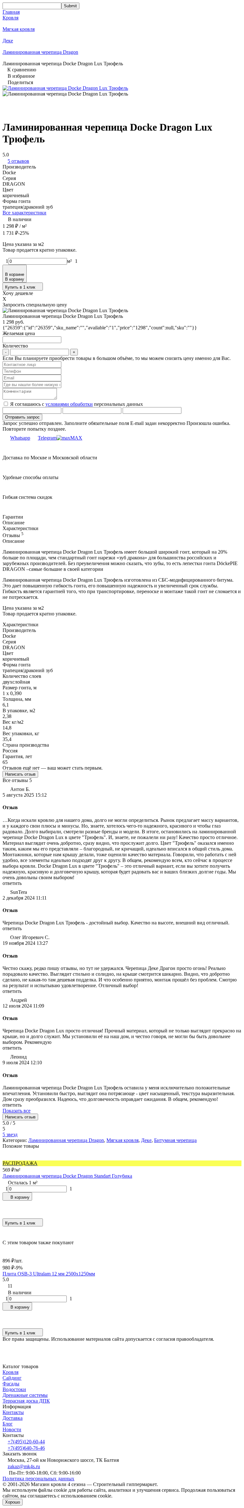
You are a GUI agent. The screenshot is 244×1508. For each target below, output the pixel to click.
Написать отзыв (20, 774)
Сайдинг (12, 1378)
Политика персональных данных (38, 1478)
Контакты (13, 1412)
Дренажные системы (25, 1395)
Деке (8, 40)
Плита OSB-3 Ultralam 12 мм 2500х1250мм (49, 1273)
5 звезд (10, 1134)
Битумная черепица (175, 1140)
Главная (11, 12)
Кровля (10, 17)
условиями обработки (69, 404)
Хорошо (12, 1502)
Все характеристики (24, 212)
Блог (8, 1423)
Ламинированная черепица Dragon (40, 52)
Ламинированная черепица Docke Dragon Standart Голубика (67, 1176)
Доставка (13, 1418)
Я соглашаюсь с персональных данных (76, 404)
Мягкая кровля (19, 29)
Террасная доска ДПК (26, 1401)
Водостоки (14, 1389)
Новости (12, 1429)
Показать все (16, 1110)
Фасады (11, 1383)
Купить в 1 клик (20, 287)
